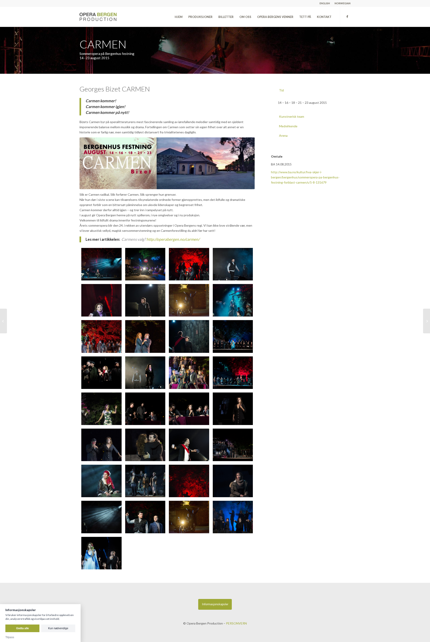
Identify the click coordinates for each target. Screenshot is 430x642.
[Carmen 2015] (101, 264)
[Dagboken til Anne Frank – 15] (426, 321)
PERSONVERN (236, 623)
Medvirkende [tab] (288, 126)
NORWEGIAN (342, 3)
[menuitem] (324, 3)
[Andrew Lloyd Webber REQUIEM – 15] (3, 321)
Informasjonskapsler (215, 604)
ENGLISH (325, 3)
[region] (310, 103)
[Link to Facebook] (347, 16)
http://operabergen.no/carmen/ (173, 239)
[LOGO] (108, 17)
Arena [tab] (283, 135)
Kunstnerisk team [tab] (291, 116)
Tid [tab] (281, 90)
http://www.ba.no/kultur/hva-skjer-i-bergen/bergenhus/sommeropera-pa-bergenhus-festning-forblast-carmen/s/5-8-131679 (305, 177)
